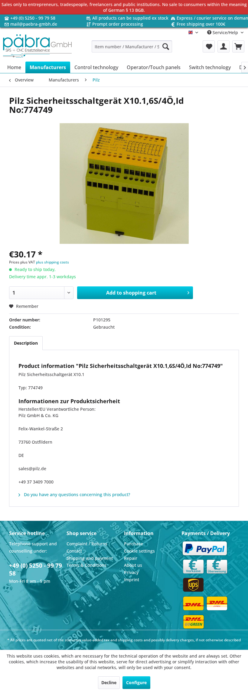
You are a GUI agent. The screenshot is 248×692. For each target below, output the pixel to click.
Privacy (131, 572)
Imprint (131, 579)
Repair (130, 558)
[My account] (223, 46)
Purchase (133, 544)
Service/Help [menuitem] (225, 32)
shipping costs (130, 640)
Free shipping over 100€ (201, 24)
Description (26, 343)
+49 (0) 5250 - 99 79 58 (32, 18)
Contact (74, 551)
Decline (108, 682)
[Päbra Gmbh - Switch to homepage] (37, 46)
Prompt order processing (117, 24)
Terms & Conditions (86, 565)
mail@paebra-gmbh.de (33, 24)
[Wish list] (209, 46)
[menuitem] (132, 46)
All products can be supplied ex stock (130, 18)
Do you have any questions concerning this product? (76, 494)
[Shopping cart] (238, 46)
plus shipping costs (52, 262)
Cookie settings (139, 551)
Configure (136, 682)
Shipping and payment (90, 558)
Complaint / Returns (87, 544)
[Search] (165, 46)
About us (133, 565)
